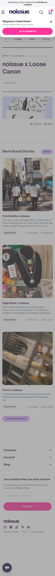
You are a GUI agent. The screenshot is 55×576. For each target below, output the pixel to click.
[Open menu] (3, 12)
